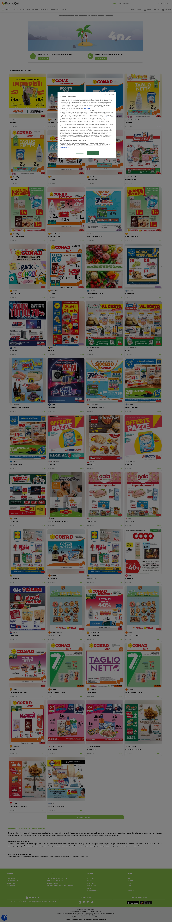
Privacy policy (86, 108)
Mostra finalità (79, 153)
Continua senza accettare (108, 94)
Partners (107, 116)
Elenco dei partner (65, 147)
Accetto (93, 153)
